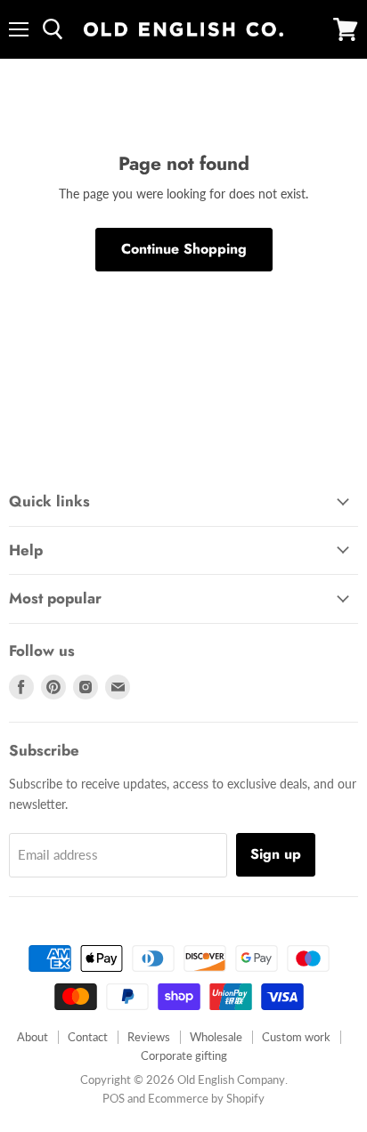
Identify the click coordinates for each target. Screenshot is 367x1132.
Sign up (275, 854)
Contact (88, 1037)
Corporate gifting (184, 1055)
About (32, 1037)
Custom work (296, 1037)
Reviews (148, 1037)
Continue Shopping (184, 249)
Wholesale (216, 1037)
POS (113, 1098)
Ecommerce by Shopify (206, 1098)
